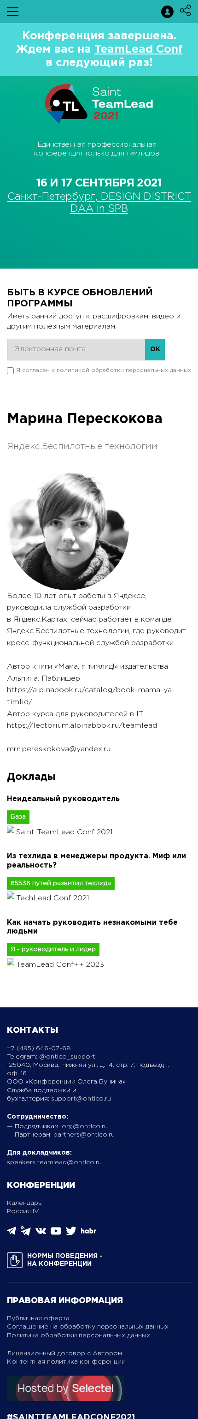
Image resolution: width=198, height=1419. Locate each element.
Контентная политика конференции (66, 1362)
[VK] (40, 1234)
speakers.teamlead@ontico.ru (54, 1162)
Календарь (24, 1203)
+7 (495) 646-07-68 (39, 1048)
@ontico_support (67, 1057)
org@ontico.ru (85, 1126)
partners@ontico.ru (84, 1135)
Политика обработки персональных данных (78, 1335)
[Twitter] (71, 1234)
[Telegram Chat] (11, 1233)
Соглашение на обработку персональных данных (88, 1326)
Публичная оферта (38, 1318)
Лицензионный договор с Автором (64, 1353)
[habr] (88, 1232)
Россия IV (23, 1211)
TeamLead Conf (138, 49)
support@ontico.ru (81, 1099)
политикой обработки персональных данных (124, 370)
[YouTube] (56, 1234)
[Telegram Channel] (26, 1233)
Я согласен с (103, 370)
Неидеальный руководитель (63, 799)
